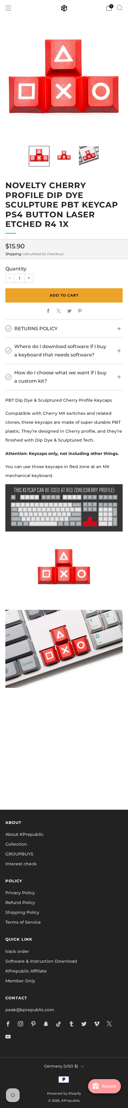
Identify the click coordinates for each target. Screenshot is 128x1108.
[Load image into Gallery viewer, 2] (64, 156)
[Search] (120, 8)
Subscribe (64, 784)
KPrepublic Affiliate (26, 971)
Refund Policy (20, 902)
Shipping (13, 254)
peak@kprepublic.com (29, 1009)
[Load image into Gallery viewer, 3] (89, 156)
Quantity (15, 269)
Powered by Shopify (64, 1093)
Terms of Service (23, 922)
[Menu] (8, 8)
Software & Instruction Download (41, 961)
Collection (16, 844)
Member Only (20, 981)
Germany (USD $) (61, 1066)
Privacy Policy (20, 892)
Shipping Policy (22, 912)
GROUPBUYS (19, 854)
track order (17, 951)
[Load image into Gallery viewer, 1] (39, 156)
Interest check (21, 864)
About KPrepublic (24, 834)
